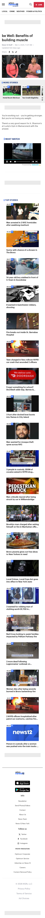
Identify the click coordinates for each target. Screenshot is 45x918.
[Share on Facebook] (9, 52)
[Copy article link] (16, 52)
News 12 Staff (7, 45)
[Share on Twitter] (13, 52)
